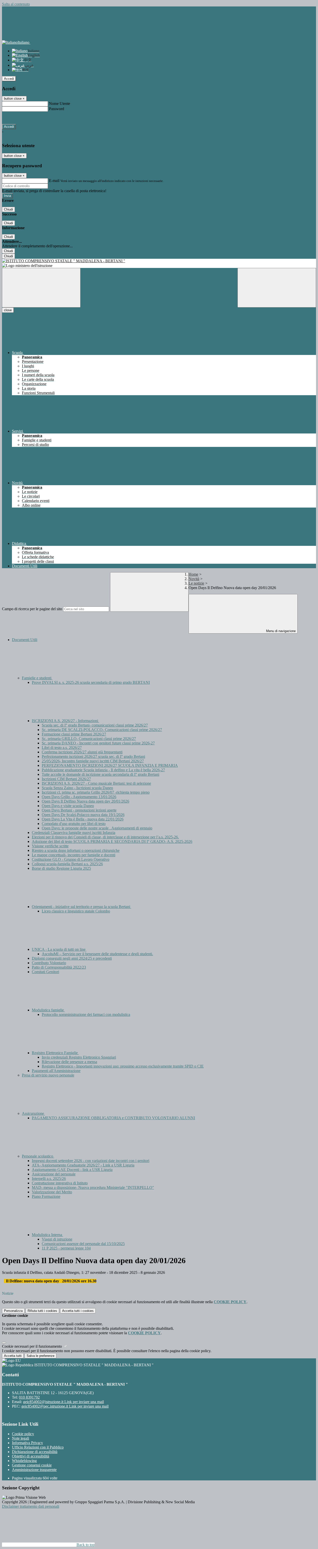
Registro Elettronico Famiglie (55, 1053)
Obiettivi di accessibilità (30, 1456)
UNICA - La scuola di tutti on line (59, 949)
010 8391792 (29, 1397)
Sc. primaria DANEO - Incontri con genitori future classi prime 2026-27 (98, 743)
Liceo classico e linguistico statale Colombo (76, 911)
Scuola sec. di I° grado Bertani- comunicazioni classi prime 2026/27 (95, 725)
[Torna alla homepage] (159, 261)
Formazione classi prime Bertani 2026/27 (74, 734)
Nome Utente (59, 103)
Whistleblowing (24, 1461)
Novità (194, 579)
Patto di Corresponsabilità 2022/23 (59, 967)
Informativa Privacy (27, 1443)
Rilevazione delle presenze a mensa (69, 1062)
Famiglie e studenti (37, 678)
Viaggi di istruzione (57, 1239)
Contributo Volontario (49, 963)
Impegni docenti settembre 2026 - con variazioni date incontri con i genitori (90, 1161)
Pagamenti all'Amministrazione (56, 1071)
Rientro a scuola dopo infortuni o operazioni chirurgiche (75, 850)
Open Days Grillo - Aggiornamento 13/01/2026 (79, 797)
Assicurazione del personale (54, 1174)
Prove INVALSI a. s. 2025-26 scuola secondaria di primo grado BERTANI (91, 682)
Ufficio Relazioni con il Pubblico (38, 1447)
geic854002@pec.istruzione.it (65, 1406)
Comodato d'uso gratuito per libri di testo (74, 823)
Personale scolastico (38, 1156)
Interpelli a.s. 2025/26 (49, 1178)
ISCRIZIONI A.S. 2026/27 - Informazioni (65, 721)
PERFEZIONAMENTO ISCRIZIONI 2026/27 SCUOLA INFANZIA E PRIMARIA (110, 765)
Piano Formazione (46, 1196)
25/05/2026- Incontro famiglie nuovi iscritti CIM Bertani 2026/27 (93, 761)
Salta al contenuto (16, 4)
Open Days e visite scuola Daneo (68, 806)
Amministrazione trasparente (34, 1469)
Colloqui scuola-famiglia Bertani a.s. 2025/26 (67, 864)
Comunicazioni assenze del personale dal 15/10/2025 (83, 1244)
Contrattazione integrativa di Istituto (60, 1183)
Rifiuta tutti (42, 1311)
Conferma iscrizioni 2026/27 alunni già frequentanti (82, 752)
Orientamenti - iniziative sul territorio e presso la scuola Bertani (81, 906)
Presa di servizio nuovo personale (48, 1075)
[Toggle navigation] (41, 287)
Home (193, 574)
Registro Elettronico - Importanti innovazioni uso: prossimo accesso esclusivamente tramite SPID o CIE (123, 1066)
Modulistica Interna (47, 1235)
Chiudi (8, 209)
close (8, 310)
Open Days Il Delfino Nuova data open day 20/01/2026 (85, 801)
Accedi (9, 79)
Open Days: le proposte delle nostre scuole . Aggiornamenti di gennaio (97, 828)
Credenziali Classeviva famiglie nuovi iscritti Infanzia (73, 832)
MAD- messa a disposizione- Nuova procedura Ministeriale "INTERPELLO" (93, 1187)
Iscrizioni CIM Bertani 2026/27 (66, 779)
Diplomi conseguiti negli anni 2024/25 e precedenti (72, 958)
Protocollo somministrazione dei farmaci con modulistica (86, 1014)
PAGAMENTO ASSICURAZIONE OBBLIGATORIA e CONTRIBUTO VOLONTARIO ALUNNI (113, 1118)
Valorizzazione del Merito (52, 1192)
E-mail (54, 180)
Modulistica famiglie (48, 1010)
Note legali (20, 1438)
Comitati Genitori (45, 972)
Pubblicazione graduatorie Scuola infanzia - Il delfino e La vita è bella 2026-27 (103, 770)
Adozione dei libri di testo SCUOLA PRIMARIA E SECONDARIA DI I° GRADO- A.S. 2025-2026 (112, 841)
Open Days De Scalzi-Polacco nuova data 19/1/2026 (83, 815)
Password (56, 109)
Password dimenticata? (20, 118)
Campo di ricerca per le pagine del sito (32, 609)
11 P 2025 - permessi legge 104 (66, 1248)
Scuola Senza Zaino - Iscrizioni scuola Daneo (77, 788)
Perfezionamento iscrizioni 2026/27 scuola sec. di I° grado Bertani (93, 756)
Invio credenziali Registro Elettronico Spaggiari (79, 1057)
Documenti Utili (24, 640)
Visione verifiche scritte (50, 846)
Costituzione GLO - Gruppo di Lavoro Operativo (70, 859)
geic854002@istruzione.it (63, 1402)
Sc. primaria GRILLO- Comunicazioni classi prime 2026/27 (89, 738)
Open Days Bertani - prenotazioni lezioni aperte (79, 810)
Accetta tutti (78, 1311)
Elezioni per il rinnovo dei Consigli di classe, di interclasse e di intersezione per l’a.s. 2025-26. (105, 837)
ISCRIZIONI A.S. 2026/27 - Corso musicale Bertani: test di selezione (96, 783)
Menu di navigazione (280, 631)
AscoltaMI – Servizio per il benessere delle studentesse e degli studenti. (97, 954)
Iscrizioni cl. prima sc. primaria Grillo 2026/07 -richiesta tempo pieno (96, 792)
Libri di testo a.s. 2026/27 (62, 747)
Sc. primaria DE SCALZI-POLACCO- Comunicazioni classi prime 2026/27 (102, 730)
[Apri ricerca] (277, 287)
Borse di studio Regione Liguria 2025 (61, 868)
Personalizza (13, 1311)
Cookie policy (23, 1434)
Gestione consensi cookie (32, 1465)
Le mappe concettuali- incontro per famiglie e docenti (73, 855)
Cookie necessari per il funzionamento (32, 1346)
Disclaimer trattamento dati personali (30, 1506)
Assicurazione (33, 1113)
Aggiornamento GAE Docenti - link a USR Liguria (72, 1169)
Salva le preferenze (40, 1356)
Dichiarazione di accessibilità (34, 1452)
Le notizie (196, 583)
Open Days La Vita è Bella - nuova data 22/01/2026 (82, 819)
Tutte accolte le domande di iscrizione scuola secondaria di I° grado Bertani (100, 774)
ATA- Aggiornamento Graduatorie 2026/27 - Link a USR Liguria (83, 1165)
